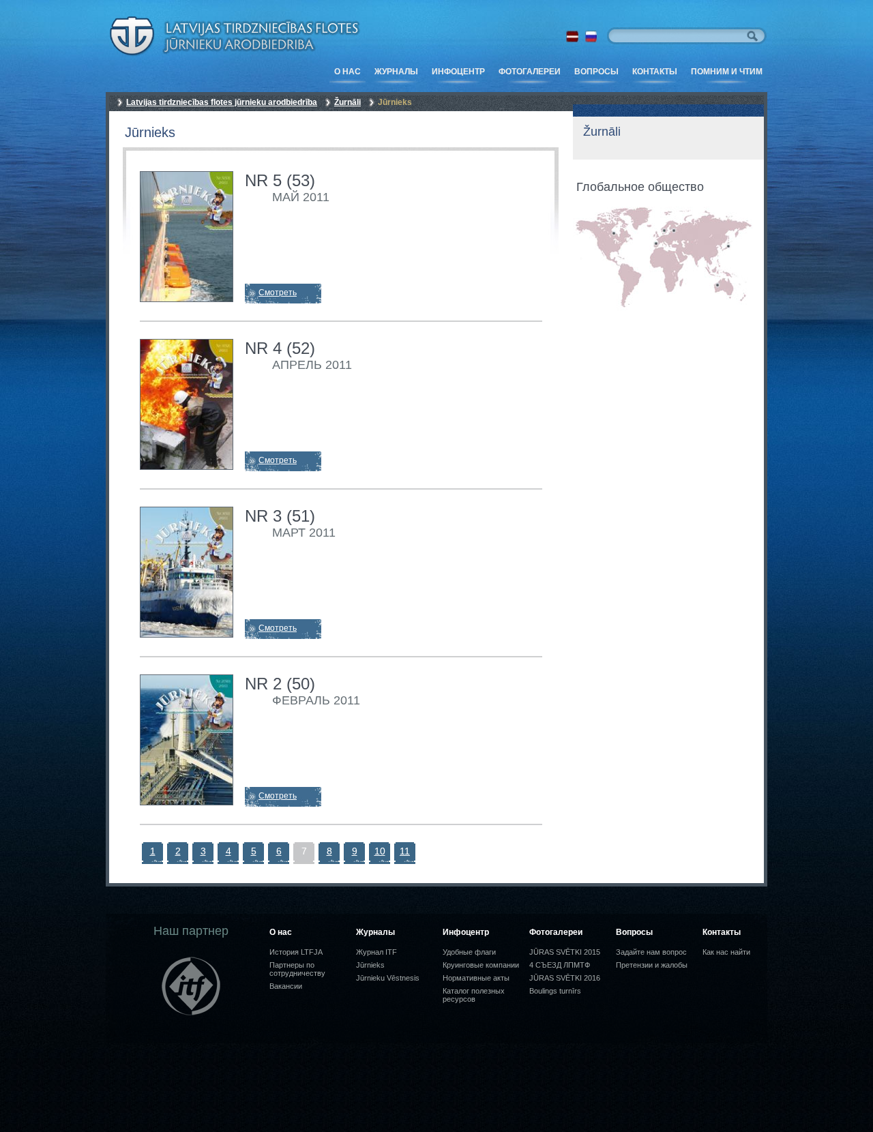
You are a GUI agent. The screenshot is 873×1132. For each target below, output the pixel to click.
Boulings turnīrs (555, 991)
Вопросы (596, 71)
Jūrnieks (370, 965)
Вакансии (285, 986)
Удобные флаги (469, 952)
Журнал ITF (376, 952)
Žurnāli (347, 102)
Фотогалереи (530, 71)
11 (405, 851)
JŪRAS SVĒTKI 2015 (564, 952)
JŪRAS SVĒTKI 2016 (564, 978)
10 (379, 851)
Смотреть (277, 292)
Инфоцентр (458, 71)
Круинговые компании (481, 965)
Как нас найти (726, 952)
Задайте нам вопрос (651, 952)
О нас (347, 71)
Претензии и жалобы (651, 965)
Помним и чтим (727, 71)
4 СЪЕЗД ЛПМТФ (559, 965)
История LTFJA (296, 952)
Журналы (396, 71)
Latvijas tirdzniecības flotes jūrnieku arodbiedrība (221, 102)
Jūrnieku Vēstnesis (387, 978)
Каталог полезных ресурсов (474, 995)
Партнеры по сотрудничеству (297, 969)
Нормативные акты (476, 978)
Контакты (654, 71)
